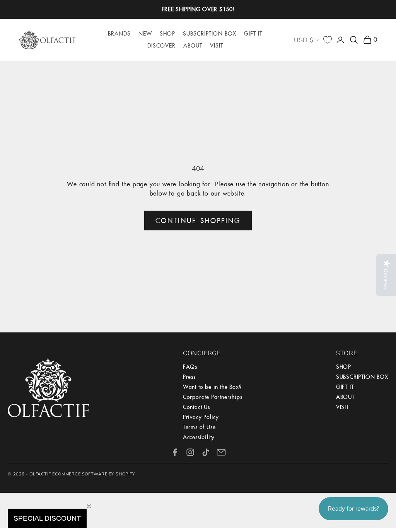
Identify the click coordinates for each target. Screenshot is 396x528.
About (192, 45)
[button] (47, 518)
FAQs (190, 366)
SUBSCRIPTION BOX (362, 376)
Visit (216, 45)
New (145, 33)
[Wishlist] (327, 39)
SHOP (343, 366)
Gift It (253, 33)
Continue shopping (198, 220)
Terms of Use (199, 427)
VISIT (342, 407)
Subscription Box (209, 33)
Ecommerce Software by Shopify (93, 474)
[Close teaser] (89, 506)
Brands (119, 33)
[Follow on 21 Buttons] (221, 452)
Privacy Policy (201, 417)
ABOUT (345, 396)
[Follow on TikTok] (205, 452)
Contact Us (196, 407)
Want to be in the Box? (212, 386)
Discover (161, 45)
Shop (167, 33)
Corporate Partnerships (212, 396)
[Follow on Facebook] (174, 452)
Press (189, 376)
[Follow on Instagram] (190, 452)
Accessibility (199, 437)
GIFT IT (345, 386)
